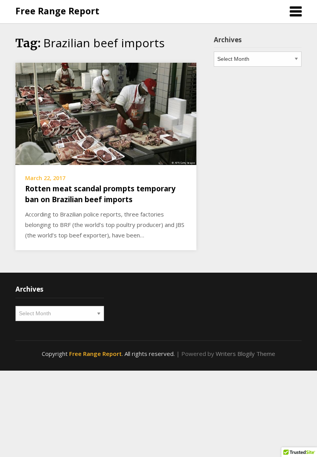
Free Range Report (57, 11)
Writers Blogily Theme (245, 353)
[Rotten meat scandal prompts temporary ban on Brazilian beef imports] (105, 113)
